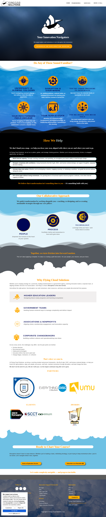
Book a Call (98, 3)
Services (87, 3)
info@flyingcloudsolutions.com (77, 503)
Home (68, 3)
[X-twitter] (24, 488)
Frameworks (76, 3)
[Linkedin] (20, 488)
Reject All (20, 508)
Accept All (14, 511)
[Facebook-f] (16, 488)
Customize (9, 508)
